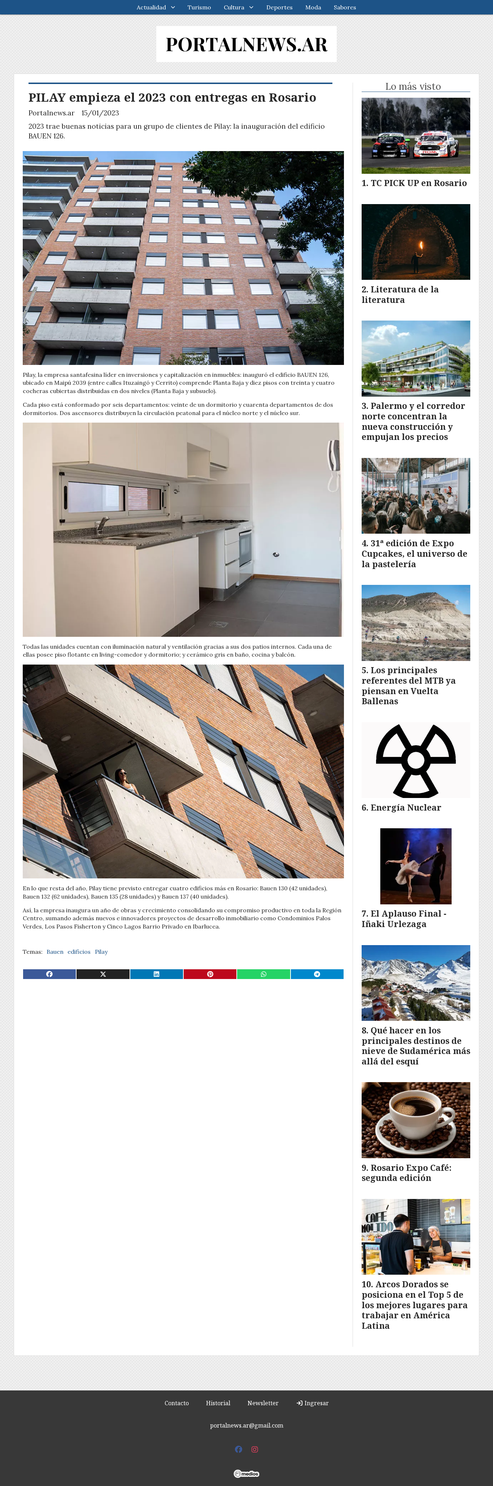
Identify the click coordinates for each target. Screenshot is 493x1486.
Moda (313, 7)
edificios (79, 951)
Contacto (177, 1403)
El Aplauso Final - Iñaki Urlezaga (404, 919)
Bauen (55, 951)
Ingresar (316, 1403)
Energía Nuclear (406, 807)
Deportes (279, 7)
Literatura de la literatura (400, 294)
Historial (218, 1403)
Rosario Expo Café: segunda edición (406, 1173)
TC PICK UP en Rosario (419, 183)
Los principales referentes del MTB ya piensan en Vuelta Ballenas (409, 685)
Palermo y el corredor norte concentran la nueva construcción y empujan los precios (413, 421)
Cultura (234, 7)
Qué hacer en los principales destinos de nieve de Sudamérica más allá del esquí (416, 1045)
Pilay (101, 951)
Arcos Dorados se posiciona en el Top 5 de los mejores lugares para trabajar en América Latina (415, 1304)
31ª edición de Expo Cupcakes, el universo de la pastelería (414, 553)
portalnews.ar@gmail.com (246, 1425)
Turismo (199, 7)
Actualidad (151, 7)
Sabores (345, 7)
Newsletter (263, 1403)
